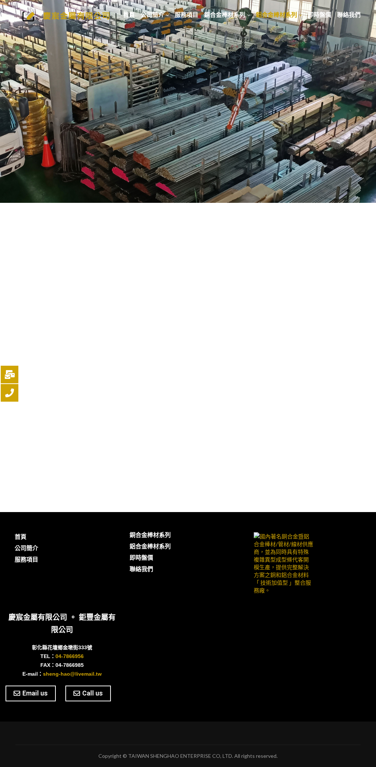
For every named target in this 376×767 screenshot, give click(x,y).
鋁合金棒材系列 (276, 15)
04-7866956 (69, 656)
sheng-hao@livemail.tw (72, 674)
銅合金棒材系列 (224, 15)
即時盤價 (319, 15)
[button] (31, 693)
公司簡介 (152, 15)
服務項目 (186, 15)
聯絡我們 (349, 15)
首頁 (129, 15)
